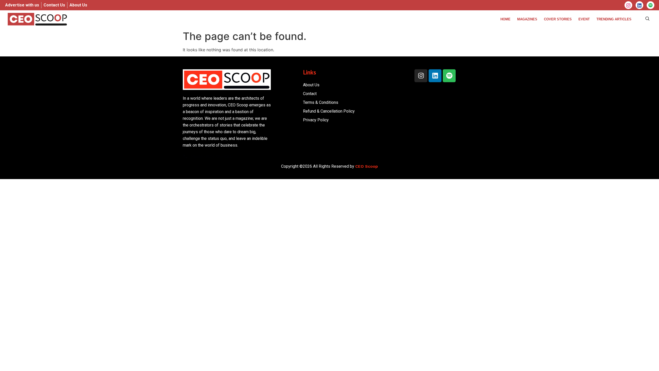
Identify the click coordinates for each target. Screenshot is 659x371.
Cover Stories (558, 19)
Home (505, 19)
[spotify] (650, 5)
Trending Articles (613, 19)
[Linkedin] (435, 75)
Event (584, 19)
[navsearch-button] (647, 19)
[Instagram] (628, 5)
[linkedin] (639, 5)
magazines (527, 19)
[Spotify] (449, 75)
